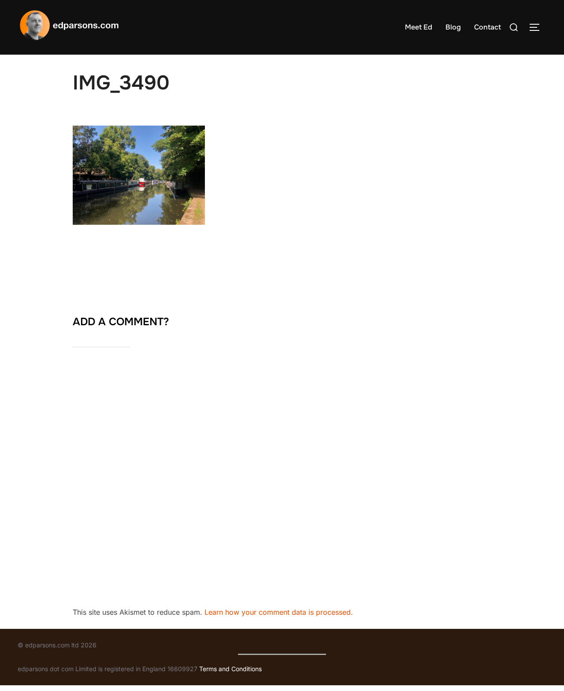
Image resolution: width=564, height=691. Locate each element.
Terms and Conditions (230, 668)
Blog (453, 27)
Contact (487, 27)
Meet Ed (418, 27)
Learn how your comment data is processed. (278, 612)
